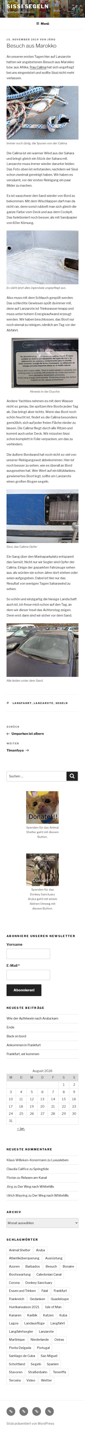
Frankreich (16, 1299)
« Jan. (21, 1129)
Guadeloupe (60, 1299)
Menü (45, 23)
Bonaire (68, 1266)
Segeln (62, 703)
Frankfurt (60, 1291)
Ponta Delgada (20, 1348)
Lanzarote (44, 703)
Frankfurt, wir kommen (23, 1054)
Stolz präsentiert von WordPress (30, 1423)
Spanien (53, 1364)
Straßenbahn (37, 1372)
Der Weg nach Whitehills (36, 1187)
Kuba (63, 1315)
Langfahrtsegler (21, 1332)
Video (30, 1380)
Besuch (51, 1266)
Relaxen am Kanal (34, 1178)
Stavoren (15, 1372)
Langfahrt (22, 703)
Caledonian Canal (48, 1274)
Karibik (32, 1315)
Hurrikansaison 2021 (24, 1307)
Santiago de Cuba (22, 1356)
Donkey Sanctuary (38, 1283)
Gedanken (37, 1299)
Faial (44, 1291)
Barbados (32, 1266)
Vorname (14, 944)
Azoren (14, 1266)
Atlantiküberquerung (24, 1258)
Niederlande (40, 1340)
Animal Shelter (19, 1250)
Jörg (51, 39)
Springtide (41, 1169)
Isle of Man (53, 1307)
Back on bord (16, 1036)
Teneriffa (59, 1372)
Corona (14, 1283)
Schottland (17, 1364)
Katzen (48, 1315)
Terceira (15, 1380)
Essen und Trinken (22, 1291)
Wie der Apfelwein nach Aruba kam (32, 1018)
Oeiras (59, 1340)
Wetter (46, 1380)
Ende (10, 1027)
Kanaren (15, 1315)
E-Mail (13, 966)
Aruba (40, 1250)
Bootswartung (20, 1274)
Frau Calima (38, 67)
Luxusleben (59, 1160)
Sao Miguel (49, 1356)
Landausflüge (34, 1323)
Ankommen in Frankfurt (24, 1045)
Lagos (14, 1323)
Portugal (43, 1348)
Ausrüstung (54, 1258)
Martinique (17, 1340)
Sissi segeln (28, 6)
